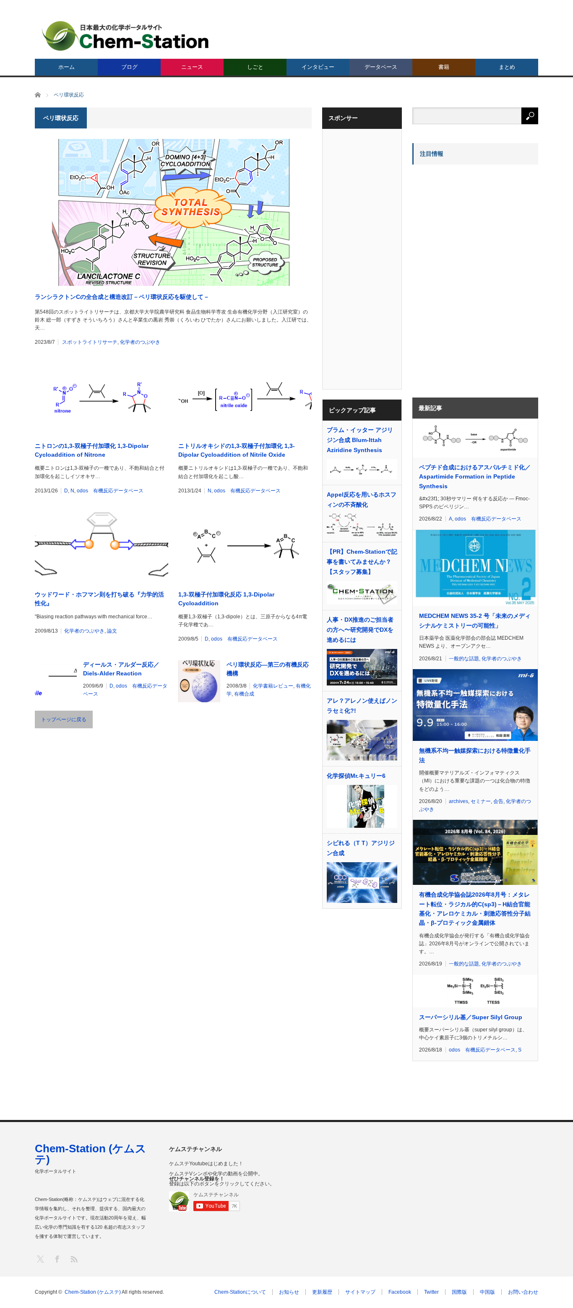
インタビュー (318, 67)
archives (458, 801)
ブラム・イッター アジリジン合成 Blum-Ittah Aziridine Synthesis (360, 439)
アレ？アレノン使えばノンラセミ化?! (362, 705)
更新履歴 (322, 1292)
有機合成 (244, 694)
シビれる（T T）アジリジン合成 (361, 848)
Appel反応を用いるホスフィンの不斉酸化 (361, 499)
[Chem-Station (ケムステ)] (126, 36)
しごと (255, 67)
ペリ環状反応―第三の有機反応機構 (268, 669)
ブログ (129, 67)
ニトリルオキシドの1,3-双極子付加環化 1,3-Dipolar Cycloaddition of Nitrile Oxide (236, 450)
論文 (112, 631)
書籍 (443, 67)
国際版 (459, 1292)
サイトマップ (360, 1292)
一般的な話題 (464, 659)
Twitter (431, 1292)
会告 (498, 801)
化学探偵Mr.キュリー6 (356, 775)
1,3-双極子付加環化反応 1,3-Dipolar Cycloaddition (226, 599)
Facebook (399, 1292)
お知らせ (289, 1292)
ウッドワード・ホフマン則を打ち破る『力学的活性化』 (99, 599)
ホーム (66, 67)
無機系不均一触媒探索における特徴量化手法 (475, 755)
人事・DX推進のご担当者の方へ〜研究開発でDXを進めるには (360, 629)
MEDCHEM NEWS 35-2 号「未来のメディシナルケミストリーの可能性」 (475, 620)
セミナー (481, 801)
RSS (73, 1258)
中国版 (487, 1292)
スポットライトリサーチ (89, 342)
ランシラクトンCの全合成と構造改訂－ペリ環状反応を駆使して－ (122, 296)
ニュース (192, 67)
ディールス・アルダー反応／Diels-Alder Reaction (121, 669)
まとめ (507, 67)
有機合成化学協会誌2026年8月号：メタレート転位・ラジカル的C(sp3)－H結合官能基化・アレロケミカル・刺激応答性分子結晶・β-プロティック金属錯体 (475, 908)
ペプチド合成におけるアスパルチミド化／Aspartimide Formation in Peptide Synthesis (475, 476)
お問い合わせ (523, 1292)
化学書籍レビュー (273, 686)
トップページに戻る (63, 719)
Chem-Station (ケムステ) (90, 1154)
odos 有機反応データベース (110, 491)
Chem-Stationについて (240, 1292)
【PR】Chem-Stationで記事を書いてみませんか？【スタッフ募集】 (362, 561)
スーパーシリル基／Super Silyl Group (470, 1017)
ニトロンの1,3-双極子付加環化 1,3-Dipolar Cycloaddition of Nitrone (91, 450)
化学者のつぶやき (140, 342)
